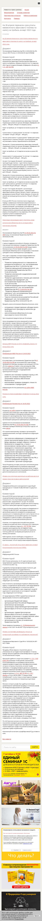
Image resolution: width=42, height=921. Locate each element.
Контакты (7, 18)
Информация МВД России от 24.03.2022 (16, 354)
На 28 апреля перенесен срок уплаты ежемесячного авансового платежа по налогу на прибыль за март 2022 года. (20, 41)
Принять (37, 916)
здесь (8, 428)
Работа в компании (30, 15)
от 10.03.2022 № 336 (21, 425)
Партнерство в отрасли (12, 15)
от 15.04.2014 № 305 (25, 289)
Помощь (17, 18)
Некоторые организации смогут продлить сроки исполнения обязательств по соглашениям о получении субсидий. (18, 223)
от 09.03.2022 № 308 (21, 247)
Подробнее (18, 919)
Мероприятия (9, 13)
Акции (27, 10)
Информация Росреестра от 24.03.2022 (16, 404)
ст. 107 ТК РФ (26, 526)
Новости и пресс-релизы (13, 10)
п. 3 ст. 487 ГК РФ (21, 673)
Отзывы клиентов (23, 13)
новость (10, 366)
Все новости (7, 739)
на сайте (12, 410)
